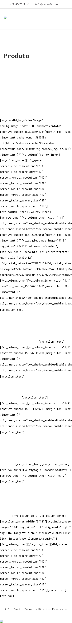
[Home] (5, 15)
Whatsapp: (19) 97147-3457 (19, 330)
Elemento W (7, 458)
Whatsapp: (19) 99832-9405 (19, 335)
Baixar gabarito (11, 447)
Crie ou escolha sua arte (18, 441)
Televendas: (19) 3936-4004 (20, 324)
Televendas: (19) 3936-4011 (20, 318)
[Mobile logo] (1, 619)
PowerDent (7, 464)
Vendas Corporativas (14, 452)
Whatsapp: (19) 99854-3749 (19, 341)
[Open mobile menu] (64, 19)
